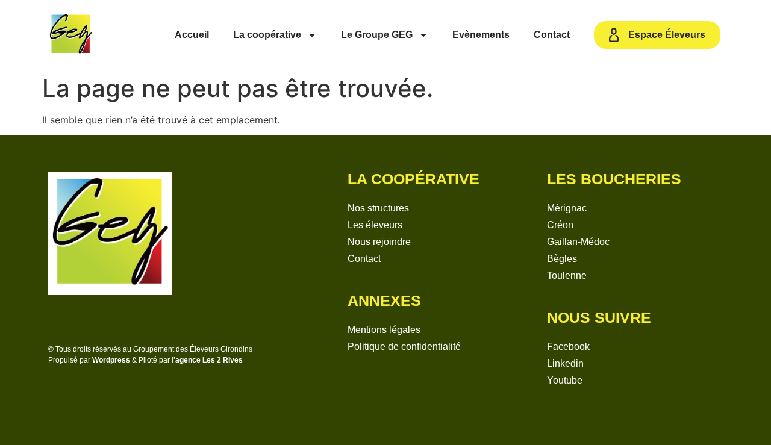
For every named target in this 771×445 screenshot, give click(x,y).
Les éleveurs (375, 225)
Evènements (481, 35)
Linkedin (565, 363)
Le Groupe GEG (377, 35)
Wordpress (111, 360)
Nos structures (378, 208)
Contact (552, 35)
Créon (560, 225)
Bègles (562, 259)
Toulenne (567, 275)
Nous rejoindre (379, 242)
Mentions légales (384, 330)
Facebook (568, 346)
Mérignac (567, 208)
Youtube (564, 380)
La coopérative (267, 35)
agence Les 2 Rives (209, 360)
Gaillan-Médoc (578, 242)
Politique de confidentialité (404, 346)
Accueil (192, 35)
